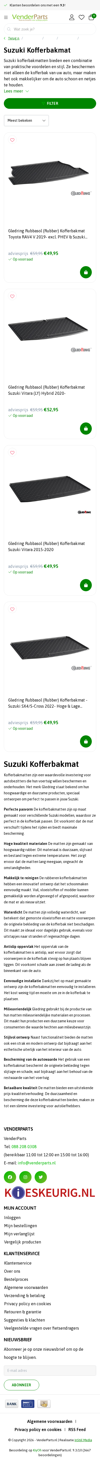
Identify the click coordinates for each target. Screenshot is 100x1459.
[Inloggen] (72, 17)
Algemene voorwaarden (49, 1421)
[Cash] (44, 1404)
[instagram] (25, 1177)
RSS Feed (77, 1429)
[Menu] (6, 17)
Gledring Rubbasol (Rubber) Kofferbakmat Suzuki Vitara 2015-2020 (46, 546)
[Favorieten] (81, 17)
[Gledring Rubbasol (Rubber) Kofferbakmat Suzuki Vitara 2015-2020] (50, 490)
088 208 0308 (24, 1146)
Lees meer (13, 91)
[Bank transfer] (11, 1404)
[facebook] (10, 1177)
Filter (52, 103)
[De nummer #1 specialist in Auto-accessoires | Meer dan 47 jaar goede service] (30, 17)
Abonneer (21, 1385)
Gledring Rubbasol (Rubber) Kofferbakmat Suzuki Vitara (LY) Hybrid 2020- (46, 390)
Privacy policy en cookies (38, 1429)
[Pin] (27, 1404)
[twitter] (41, 1177)
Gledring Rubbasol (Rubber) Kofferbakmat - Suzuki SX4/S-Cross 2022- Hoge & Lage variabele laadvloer (47, 704)
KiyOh (37, 1450)
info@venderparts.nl (37, 1163)
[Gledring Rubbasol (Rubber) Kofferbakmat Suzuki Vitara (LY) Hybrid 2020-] (50, 334)
